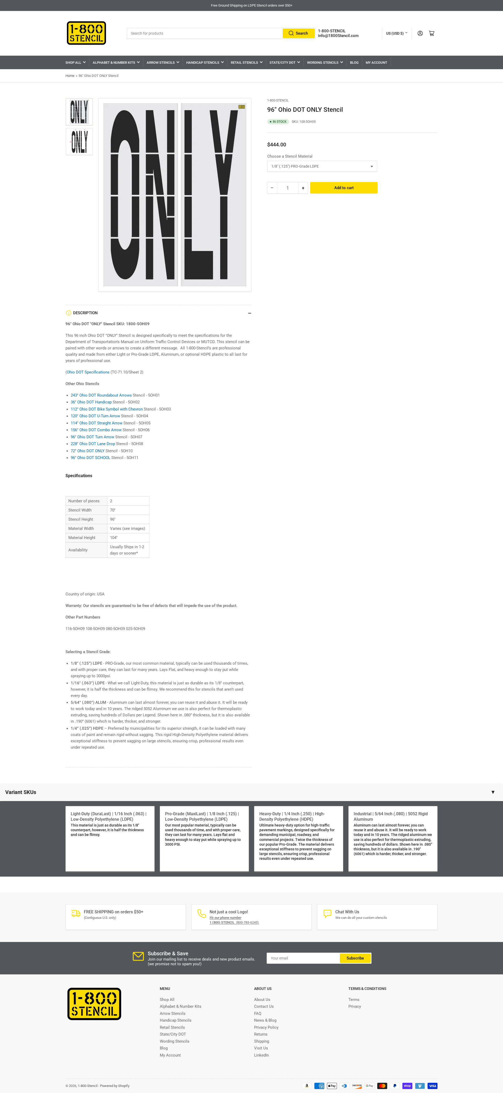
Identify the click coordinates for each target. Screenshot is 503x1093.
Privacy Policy (266, 1027)
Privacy (354, 1006)
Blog (354, 63)
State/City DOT (283, 63)
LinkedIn (261, 1055)
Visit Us (261, 1048)
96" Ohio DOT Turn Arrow (92, 437)
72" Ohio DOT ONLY (88, 451)
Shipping (261, 1041)
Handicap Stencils (202, 63)
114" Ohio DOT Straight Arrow (96, 423)
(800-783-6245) (234, 922)
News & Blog (265, 1020)
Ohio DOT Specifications (88, 372)
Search (302, 33)
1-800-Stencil (277, 100)
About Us (262, 999)
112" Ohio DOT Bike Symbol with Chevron (107, 409)
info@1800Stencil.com (338, 35)
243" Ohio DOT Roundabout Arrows (101, 395)
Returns (260, 1034)
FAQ (257, 1013)
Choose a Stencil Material (290, 156)
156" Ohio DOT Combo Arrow (96, 430)
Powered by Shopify (114, 1086)
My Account (376, 63)
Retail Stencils (244, 63)
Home (69, 76)
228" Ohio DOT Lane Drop (93, 443)
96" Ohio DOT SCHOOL (90, 457)
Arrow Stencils (161, 63)
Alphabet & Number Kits (114, 63)
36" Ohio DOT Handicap (91, 402)
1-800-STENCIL (332, 31)
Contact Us (264, 1006)
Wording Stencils (322, 63)
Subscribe (355, 958)
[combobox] (221, 33)
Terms (353, 999)
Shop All (73, 63)
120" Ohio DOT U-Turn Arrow (95, 416)
